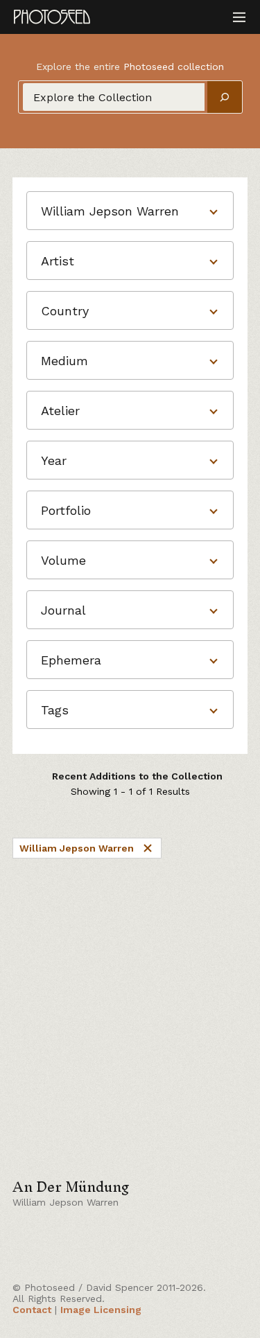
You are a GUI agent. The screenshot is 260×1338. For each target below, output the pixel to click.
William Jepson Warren (76, 848)
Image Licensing (100, 1309)
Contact (31, 1309)
